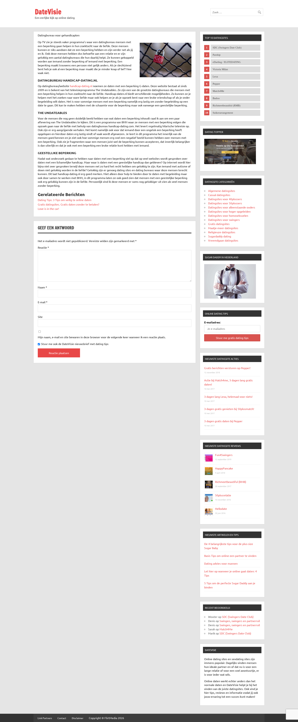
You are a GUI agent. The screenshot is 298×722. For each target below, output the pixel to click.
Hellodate (221, 508)
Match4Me (226, 629)
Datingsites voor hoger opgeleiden (229, 211)
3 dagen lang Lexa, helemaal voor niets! (228, 396)
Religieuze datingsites (221, 232)
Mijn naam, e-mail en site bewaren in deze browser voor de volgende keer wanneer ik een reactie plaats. (102, 337)
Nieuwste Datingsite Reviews (223, 445)
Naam (42, 287)
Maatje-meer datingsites (223, 228)
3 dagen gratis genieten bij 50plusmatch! (229, 408)
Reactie (43, 247)
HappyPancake (224, 468)
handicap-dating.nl (81, 86)
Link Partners (45, 718)
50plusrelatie (223, 495)
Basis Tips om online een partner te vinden (230, 555)
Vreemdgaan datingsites (223, 240)
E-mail (42, 302)
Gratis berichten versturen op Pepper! (227, 368)
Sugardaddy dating (219, 236)
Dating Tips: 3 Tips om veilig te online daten (64, 200)
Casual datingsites (219, 195)
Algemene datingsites (221, 190)
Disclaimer (77, 718)
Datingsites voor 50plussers (225, 203)
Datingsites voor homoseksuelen (228, 215)
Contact (61, 718)
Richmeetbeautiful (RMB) (230, 481)
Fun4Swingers (223, 455)
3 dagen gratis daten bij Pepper (223, 421)
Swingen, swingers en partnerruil (240, 621)
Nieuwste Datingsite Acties (222, 358)
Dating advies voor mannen (221, 563)
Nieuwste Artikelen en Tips (222, 534)
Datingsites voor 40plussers (225, 199)
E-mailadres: (212, 322)
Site (40, 316)
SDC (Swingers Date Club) (238, 616)
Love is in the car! (48, 208)
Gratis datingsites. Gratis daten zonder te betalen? (68, 204)
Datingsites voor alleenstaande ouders (231, 207)
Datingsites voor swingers (224, 219)
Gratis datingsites (219, 223)
